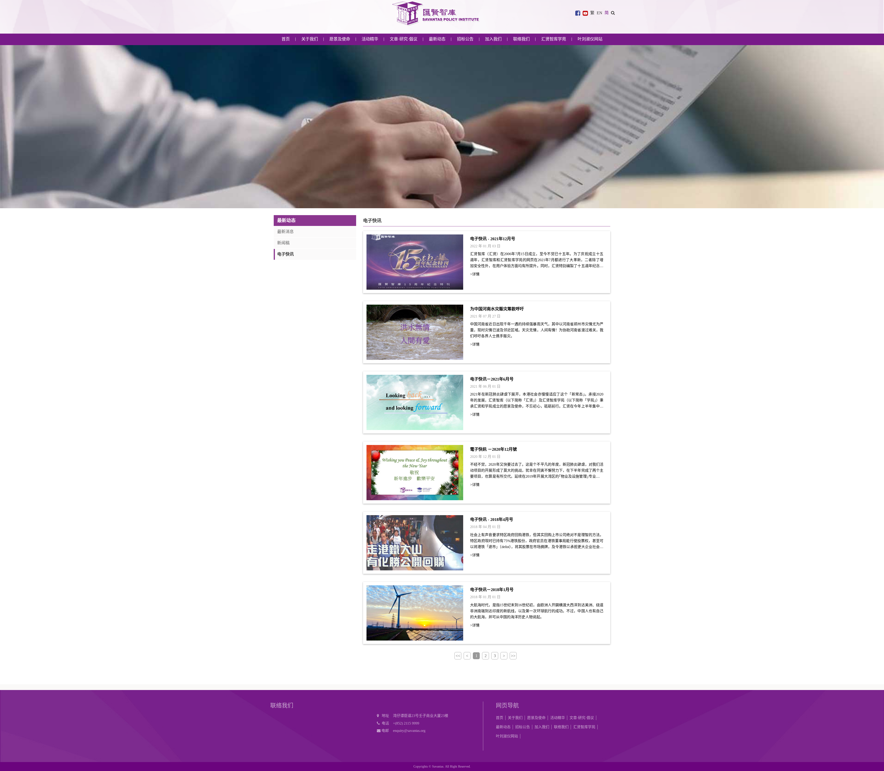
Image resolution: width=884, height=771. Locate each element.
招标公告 (522, 727)
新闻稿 (283, 243)
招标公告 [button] (465, 39)
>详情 (475, 274)
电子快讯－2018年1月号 (492, 589)
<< (458, 655)
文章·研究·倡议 (582, 718)
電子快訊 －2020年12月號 (493, 449)
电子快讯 (285, 254)
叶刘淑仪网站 (590, 39)
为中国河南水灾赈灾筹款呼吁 (497, 309)
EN (599, 13)
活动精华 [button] (370, 39)
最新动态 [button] (437, 39)
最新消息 (285, 231)
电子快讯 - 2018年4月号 (491, 519)
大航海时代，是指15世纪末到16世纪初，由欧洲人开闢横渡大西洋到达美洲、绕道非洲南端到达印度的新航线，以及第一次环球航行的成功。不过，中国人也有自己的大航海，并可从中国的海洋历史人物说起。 (536, 611)
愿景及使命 (339, 39)
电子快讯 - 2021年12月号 (492, 239)
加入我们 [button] (493, 39)
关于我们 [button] (309, 39)
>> (513, 655)
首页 (286, 39)
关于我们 (515, 718)
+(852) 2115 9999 (406, 723)
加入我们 (542, 727)
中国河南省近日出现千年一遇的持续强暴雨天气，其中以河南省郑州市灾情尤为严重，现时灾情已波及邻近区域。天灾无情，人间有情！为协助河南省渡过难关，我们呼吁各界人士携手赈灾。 (536, 330)
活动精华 (557, 718)
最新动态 (503, 727)
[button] (613, 13)
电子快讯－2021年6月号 (492, 379)
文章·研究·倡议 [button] (403, 39)
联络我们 (521, 39)
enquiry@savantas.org (409, 731)
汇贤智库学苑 (553, 39)
